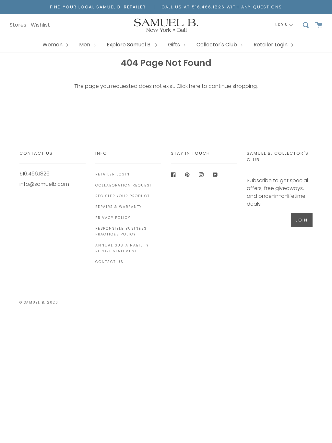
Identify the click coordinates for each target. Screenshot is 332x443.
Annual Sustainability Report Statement (122, 248)
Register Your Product (122, 196)
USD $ (281, 24)
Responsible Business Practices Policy (121, 231)
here (194, 86)
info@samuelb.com (44, 184)
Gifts (174, 44)
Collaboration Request (123, 185)
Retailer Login (271, 44)
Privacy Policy (112, 217)
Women (53, 44)
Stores (18, 25)
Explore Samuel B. (130, 44)
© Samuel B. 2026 (38, 302)
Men (85, 44)
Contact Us (109, 261)
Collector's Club (217, 44)
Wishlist (40, 25)
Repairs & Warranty (118, 206)
